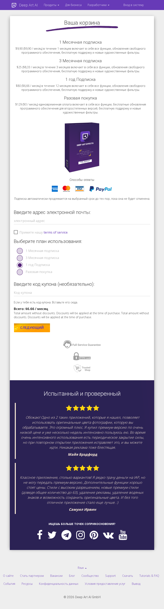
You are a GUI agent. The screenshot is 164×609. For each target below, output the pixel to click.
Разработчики (97, 5)
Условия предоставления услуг (105, 584)
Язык (81, 568)
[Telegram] (66, 535)
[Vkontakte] (108, 535)
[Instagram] (80, 535)
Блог (72, 576)
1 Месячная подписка (42, 251)
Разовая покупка (39, 272)
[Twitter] (52, 535)
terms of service (56, 232)
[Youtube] (123, 535)
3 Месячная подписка (42, 258)
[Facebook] (40, 535)
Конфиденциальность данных (58, 584)
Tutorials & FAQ (149, 576)
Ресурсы (27, 584)
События (9, 584)
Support (110, 576)
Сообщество (90, 576)
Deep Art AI (28, 5)
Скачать (127, 576)
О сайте (8, 576)
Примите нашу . (43, 232)
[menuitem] (51, 5)
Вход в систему (133, 5)
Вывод (136, 584)
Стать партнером (32, 576)
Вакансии (56, 576)
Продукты (50, 5)
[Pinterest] (94, 535)
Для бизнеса (73, 5)
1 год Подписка (38, 265)
